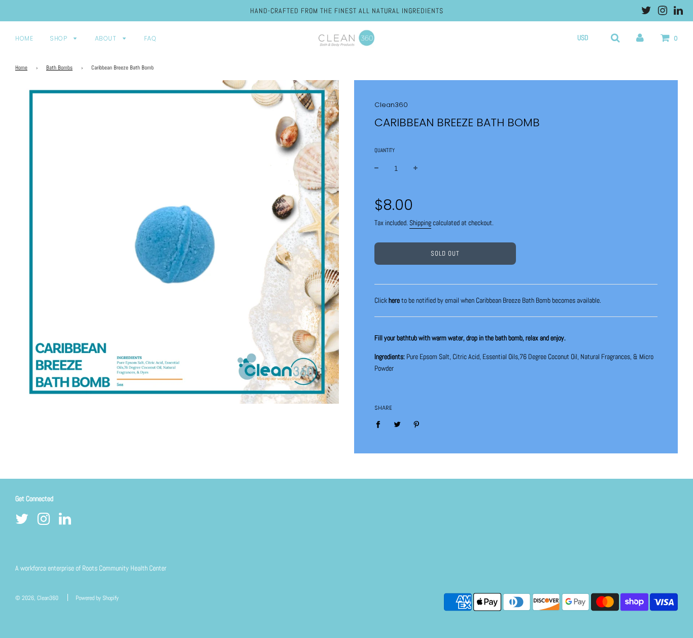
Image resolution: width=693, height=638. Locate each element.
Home (24, 38)
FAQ (150, 38)
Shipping (420, 222)
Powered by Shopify (97, 598)
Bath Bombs (59, 67)
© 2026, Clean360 (36, 598)
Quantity (384, 150)
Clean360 (391, 105)
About (106, 38)
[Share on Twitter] (397, 424)
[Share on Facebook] (380, 424)
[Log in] (640, 37)
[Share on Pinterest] (417, 424)
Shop (59, 38)
